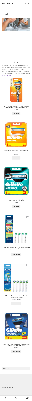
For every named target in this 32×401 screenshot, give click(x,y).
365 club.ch (7, 3)
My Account (5, 398)
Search (16, 398)
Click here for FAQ (6, 75)
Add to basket (16, 254)
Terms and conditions (7, 387)
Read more (16, 113)
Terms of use (5, 391)
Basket (24, 397)
